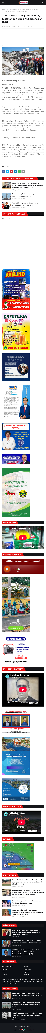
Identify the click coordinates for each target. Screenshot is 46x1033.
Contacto (30, 1026)
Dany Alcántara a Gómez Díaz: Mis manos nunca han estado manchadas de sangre (26, 942)
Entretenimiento (7, 966)
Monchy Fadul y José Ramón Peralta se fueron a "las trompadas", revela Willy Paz (27, 994)
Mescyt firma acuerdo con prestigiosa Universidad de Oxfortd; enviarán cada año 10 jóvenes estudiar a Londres (27, 185)
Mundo (15, 9)
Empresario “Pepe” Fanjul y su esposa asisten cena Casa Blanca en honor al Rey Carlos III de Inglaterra (26, 932)
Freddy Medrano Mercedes (12, 26)
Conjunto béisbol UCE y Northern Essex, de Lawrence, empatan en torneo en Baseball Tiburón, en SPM (27, 882)
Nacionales (27, 969)
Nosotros (22, 1026)
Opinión (4, 974)
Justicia (4, 972)
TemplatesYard (28, 1030)
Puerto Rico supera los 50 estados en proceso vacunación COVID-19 (25, 204)
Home (15, 1026)
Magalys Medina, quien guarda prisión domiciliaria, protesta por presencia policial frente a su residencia (28, 912)
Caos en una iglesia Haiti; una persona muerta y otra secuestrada (25, 195)
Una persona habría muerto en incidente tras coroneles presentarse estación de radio (26, 1005)
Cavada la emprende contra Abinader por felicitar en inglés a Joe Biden (27, 902)
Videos (26, 966)
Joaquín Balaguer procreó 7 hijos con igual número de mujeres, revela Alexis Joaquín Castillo (27, 1015)
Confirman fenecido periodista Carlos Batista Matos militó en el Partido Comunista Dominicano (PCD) (25, 952)
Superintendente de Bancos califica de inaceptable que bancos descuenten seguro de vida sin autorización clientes (28, 892)
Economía (27, 974)
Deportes (27, 972)
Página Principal (7, 9)
